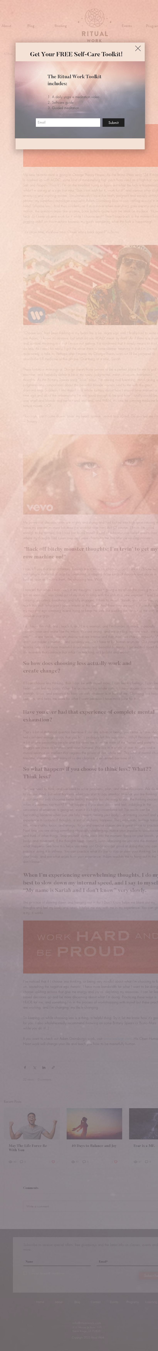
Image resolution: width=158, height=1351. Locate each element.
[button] (138, 48)
